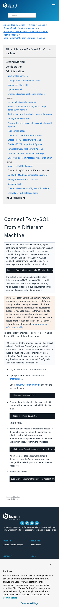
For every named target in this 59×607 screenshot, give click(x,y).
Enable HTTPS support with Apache (24, 140)
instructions (16, 379)
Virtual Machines (37, 25)
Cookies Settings (29, 603)
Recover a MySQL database (20, 166)
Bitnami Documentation (14, 25)
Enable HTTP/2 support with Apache (25, 144)
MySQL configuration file (29, 385)
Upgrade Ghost (15, 89)
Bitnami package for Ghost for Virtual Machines (25, 31)
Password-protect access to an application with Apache (30, 125)
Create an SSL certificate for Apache (25, 135)
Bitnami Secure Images (13, 545)
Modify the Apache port (19, 119)
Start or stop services (18, 76)
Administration (10, 35)
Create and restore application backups (26, 94)
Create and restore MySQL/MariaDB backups (29, 188)
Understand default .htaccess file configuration (30, 158)
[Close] (50, 564)
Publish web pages (16, 131)
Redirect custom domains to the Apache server (30, 114)
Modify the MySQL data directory (23, 179)
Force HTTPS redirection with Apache (25, 149)
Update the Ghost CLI (18, 85)
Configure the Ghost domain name (24, 80)
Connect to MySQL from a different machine (24, 38)
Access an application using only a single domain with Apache (27, 108)
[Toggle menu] (53, 5)
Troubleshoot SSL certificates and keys (26, 153)
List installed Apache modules (22, 102)
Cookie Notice (10, 598)
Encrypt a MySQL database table (23, 193)
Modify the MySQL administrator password (28, 175)
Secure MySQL (14, 184)
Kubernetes (36, 545)
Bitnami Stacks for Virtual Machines (20, 28)
